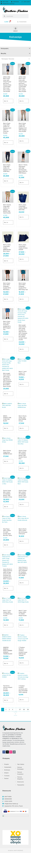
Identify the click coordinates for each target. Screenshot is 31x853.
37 (20, 709)
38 (24, 709)
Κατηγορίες (5, 48)
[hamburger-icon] (15, 28)
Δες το (6, 101)
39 (28, 709)
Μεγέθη (3, 53)
